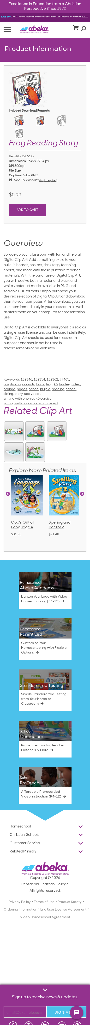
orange (9, 389)
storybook (32, 394)
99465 (64, 379)
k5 (56, 384)
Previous (8, 494)
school (71, 389)
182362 (52, 379)
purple (45, 389)
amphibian (12, 384)
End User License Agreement (63, 909)
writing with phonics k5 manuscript (31, 403)
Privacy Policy (20, 902)
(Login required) (48, 180)
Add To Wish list (25, 180)
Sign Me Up (66, 1012)
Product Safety (70, 902)
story (19, 394)
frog (49, 384)
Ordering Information (20, 909)
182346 (26, 379)
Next (82, 494)
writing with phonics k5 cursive (28, 399)
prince (34, 389)
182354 (39, 379)
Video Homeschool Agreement (45, 917)
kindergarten (69, 384)
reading (58, 389)
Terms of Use (44, 902)
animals (28, 384)
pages (22, 389)
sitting (8, 394)
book (40, 384)
